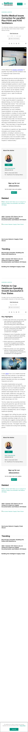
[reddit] (16, 43)
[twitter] (14, 43)
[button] (3, 4)
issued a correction (17, 69)
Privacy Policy (22, 725)
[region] (14, 727)
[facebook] (9, 43)
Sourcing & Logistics (7, 12)
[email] (18, 43)
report (7, 373)
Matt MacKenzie (14, 33)
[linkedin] (11, 43)
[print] (25, 43)
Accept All (14, 729)
